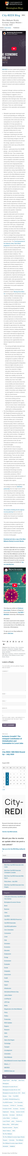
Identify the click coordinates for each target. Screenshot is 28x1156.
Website (4, 708)
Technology (7, 1043)
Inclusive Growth (20, 1112)
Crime (5, 936)
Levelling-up (15, 1118)
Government (7, 974)
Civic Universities (9, 929)
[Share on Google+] (16, 641)
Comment (5, 671)
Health (6, 978)
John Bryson (19, 1115)
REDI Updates (8, 1022)
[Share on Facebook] (7, 641)
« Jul (3, 789)
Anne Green (8, 27)
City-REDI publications (10, 926)
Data (5, 940)
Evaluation (7, 964)
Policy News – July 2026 (10, 881)
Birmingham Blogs (14, 7)
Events (6, 967)
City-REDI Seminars (8, 1102)
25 (7, 783)
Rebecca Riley (6, 1124)
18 (7, 780)
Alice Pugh (14, 1080)
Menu (23, 15)
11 (7, 777)
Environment (7, 960)
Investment (12, 1115)
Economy (22, 1108)
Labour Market (8, 995)
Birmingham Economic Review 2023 (11, 1093)
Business (13, 647)
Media (6, 1005)
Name (4, 693)
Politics (6, 1016)
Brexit (9, 647)
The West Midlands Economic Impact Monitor (14, 1137)
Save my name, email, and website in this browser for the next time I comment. (13, 719)
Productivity (7, 1019)
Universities (7, 1053)
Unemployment (22, 653)
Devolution (7, 943)
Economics (4, 649)
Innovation (5, 1115)
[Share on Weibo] (22, 641)
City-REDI (20, 612)
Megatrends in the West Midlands (13, 1009)
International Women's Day (11, 991)
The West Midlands (7, 1134)
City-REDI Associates (10, 923)
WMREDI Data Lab (9, 1071)
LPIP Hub (6, 1002)
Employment (10, 649)
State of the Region (9, 1040)
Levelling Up (7, 998)
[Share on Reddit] (19, 641)
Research (4, 650)
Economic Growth (7, 1108)
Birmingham (6, 1083)
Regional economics (7, 1127)
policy (12, 1121)
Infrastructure (7, 988)
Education (7, 950)
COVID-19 (16, 653)
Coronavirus (21, 647)
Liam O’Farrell (6, 1121)
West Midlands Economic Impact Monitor (15, 1060)
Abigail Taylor (6, 1080)
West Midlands (5, 655)
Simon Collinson (7, 1130)
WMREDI (12, 1146)
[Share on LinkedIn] (13, 641)
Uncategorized (8, 1050)
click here (10, 633)
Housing (6, 981)
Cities (16, 647)
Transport (6, 1047)
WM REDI (4, 69)
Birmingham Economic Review (12, 902)
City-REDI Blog (11, 15)
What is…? (7, 1064)
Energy (6, 957)
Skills (5, 1033)
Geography (16, 649)
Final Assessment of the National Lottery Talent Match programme (14, 243)
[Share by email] (3, 644)
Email (4, 701)
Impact (6, 985)
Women (7, 656)
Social (8, 650)
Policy (6, 1012)
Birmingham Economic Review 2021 (11, 1089)
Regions (20, 649)
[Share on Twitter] (10, 641)
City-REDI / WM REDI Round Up (13, 919)
